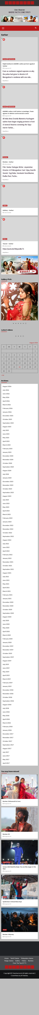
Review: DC (6, 852)
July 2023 (6, 518)
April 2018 (6, 737)
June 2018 (6, 730)
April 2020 (6, 649)
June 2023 (6, 521)
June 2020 (6, 642)
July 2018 (6, 726)
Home (4, 59)
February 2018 (7, 744)
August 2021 (7, 591)
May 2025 (6, 455)
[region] (19, 304)
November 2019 (8, 668)
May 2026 (6, 415)
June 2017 (6, 774)
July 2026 (6, 408)
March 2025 (7, 463)
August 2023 (7, 514)
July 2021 (6, 594)
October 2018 (7, 715)
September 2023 (8, 510)
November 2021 (8, 580)
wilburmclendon (7, 164)
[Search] (36, 28)
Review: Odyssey (8, 952)
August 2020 (7, 635)
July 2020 (6, 638)
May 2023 (6, 525)
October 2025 (7, 437)
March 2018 (7, 741)
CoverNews (15, 993)
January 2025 (7, 470)
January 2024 (7, 496)
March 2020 (7, 653)
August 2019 (7, 679)
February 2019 (7, 700)
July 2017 (6, 770)
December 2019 (8, 664)
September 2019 (8, 675)
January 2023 (7, 540)
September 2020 (8, 631)
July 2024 (6, 492)
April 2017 (6, 781)
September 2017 (8, 763)
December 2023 (8, 499)
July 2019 (6, 682)
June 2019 (6, 686)
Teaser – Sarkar (8, 244)
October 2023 (7, 507)
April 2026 (6, 419)
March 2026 (7, 423)
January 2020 (7, 660)
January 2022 (7, 576)
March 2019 (7, 697)
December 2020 (8, 620)
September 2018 (8, 719)
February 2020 (7, 657)
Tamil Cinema (11, 59)
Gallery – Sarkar (8, 210)
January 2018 (7, 748)
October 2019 (7, 671)
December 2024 (8, 474)
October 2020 (7, 627)
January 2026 (7, 430)
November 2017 (8, 755)
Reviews (5, 157)
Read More (5, 80)
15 (35, 377)
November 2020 (8, 624)
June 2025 (6, 452)
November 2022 (8, 547)
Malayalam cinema (27, 976)
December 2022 (8, 543)
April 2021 (6, 605)
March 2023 (7, 532)
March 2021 (7, 609)
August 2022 (7, 558)
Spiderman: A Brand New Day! (12, 920)
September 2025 (8, 441)
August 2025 (7, 444)
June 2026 (6, 412)
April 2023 (6, 529)
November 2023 (8, 503)
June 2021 (6, 598)
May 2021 (6, 602)
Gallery (5, 205)
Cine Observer (19, 10)
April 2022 (6, 569)
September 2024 (8, 485)
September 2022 (8, 554)
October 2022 (7, 551)
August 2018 (7, 722)
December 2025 (8, 433)
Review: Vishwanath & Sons (12, 819)
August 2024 (7, 488)
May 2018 (6, 733)
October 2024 (7, 481)
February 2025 (7, 466)
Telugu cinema (8, 979)
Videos (5, 239)
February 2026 (7, 426)
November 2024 (8, 477)
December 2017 (8, 752)
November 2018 (8, 711)
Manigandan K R (7, 68)
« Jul (2, 393)
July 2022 (6, 562)
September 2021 (8, 587)
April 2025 (6, 459)
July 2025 (6, 448)
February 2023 (7, 536)
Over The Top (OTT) (19, 981)
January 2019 (7, 704)
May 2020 (6, 646)
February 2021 (7, 613)
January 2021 (7, 616)
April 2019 (6, 693)
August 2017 (7, 766)
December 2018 (8, 708)
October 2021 (7, 583)
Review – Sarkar (8, 162)
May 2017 (6, 777)
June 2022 (6, 565)
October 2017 (7, 759)
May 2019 (6, 690)
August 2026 (7, 404)
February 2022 (7, 572)
